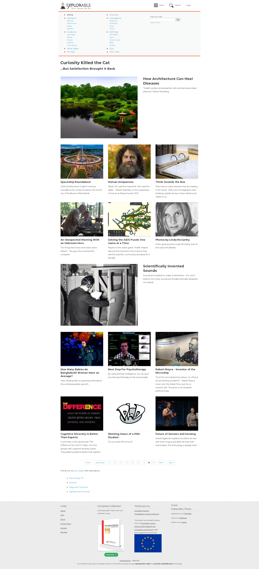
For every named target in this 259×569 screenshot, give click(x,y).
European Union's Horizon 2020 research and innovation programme (145, 526)
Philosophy (114, 23)
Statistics (70, 29)
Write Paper (73, 48)
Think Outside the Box (170, 182)
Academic (71, 32)
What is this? (155, 22)
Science (72, 482)
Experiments (71, 23)
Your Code (114, 52)
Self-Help (114, 32)
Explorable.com (125, 561)
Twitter (184, 522)
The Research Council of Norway (146, 514)
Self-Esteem (114, 35)
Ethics (112, 26)
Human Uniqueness (120, 182)
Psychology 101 (76, 478)
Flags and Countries (78, 487)
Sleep (111, 42)
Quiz (112, 48)
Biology (69, 37)
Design (69, 26)
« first (87, 462)
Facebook (183, 518)
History (112, 29)
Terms (62, 519)
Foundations (115, 18)
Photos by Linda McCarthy (173, 239)
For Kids (71, 52)
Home (70, 15)
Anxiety (112, 45)
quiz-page (79, 470)
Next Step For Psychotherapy (127, 369)
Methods (70, 21)
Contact (63, 528)
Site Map (63, 532)
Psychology (71, 35)
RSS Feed (187, 514)
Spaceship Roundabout (76, 182)
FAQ (62, 515)
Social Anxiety (115, 40)
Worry (112, 37)
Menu (161, 5)
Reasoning (113, 21)
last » (171, 462)
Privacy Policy (65, 524)
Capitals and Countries (79, 491)
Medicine (70, 42)
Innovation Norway (141, 511)
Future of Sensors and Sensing (176, 433)
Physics (70, 40)
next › (161, 462)
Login (188, 5)
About (62, 511)
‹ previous (99, 462)
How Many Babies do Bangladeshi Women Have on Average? (80, 373)
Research (71, 18)
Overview (114, 15)
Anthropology (72, 45)
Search (178, 5)
